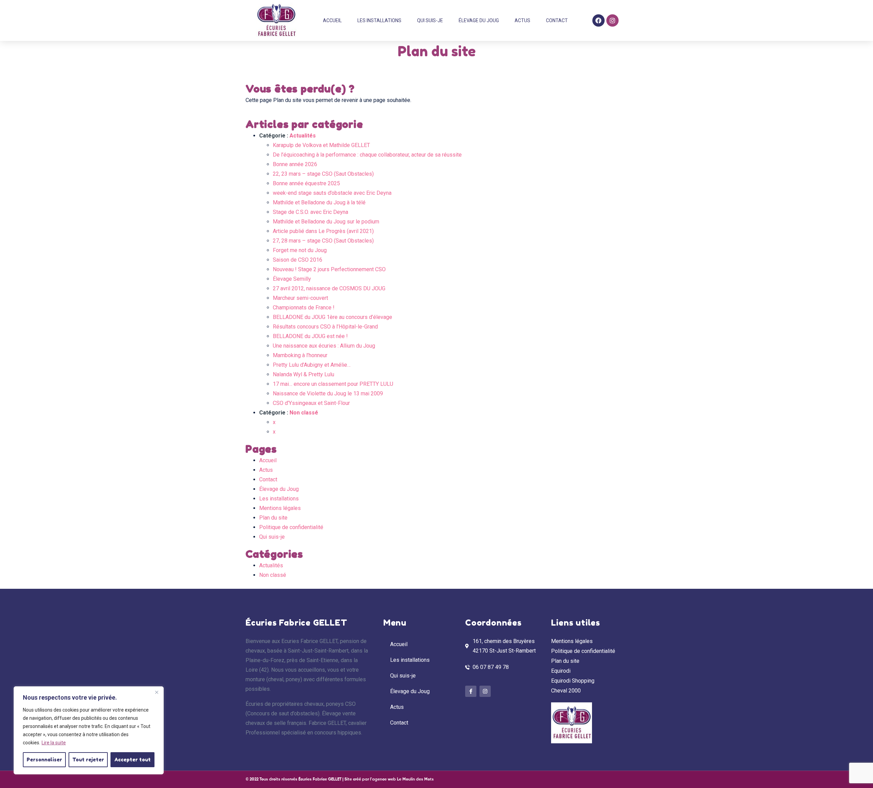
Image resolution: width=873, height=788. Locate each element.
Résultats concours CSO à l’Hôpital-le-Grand (325, 326)
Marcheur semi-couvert (300, 298)
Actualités (303, 135)
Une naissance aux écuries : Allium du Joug (324, 345)
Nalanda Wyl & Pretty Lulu (303, 374)
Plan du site (273, 517)
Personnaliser (44, 759)
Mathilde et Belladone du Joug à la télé (319, 202)
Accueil (332, 20)
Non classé (304, 412)
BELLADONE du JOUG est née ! (310, 336)
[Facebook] (598, 20)
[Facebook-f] (470, 691)
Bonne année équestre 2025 (306, 183)
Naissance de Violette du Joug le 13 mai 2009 (328, 393)
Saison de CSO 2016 (297, 260)
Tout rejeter (88, 759)
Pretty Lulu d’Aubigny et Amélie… (312, 365)
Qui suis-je (430, 20)
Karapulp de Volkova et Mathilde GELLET (321, 145)
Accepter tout (132, 759)
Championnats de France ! (304, 307)
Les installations (379, 20)
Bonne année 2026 (295, 164)
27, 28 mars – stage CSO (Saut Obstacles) (323, 240)
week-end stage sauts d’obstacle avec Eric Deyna (332, 193)
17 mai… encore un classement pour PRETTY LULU (333, 384)
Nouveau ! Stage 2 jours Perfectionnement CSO (329, 269)
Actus (522, 20)
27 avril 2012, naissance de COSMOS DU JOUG (329, 288)
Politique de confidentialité (291, 527)
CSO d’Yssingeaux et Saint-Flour (311, 403)
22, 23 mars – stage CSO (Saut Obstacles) (323, 174)
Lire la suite (54, 742)
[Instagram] (612, 20)
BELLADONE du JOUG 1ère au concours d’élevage (332, 317)
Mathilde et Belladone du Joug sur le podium (326, 221)
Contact (557, 20)
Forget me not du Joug (300, 250)
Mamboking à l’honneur (300, 355)
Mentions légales (280, 508)
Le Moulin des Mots (415, 779)
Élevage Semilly (292, 279)
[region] (89, 730)
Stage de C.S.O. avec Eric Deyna (310, 212)
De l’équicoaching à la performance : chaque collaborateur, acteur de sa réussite (367, 154)
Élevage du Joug (479, 20)
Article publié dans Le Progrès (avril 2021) (323, 231)
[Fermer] (156, 692)
